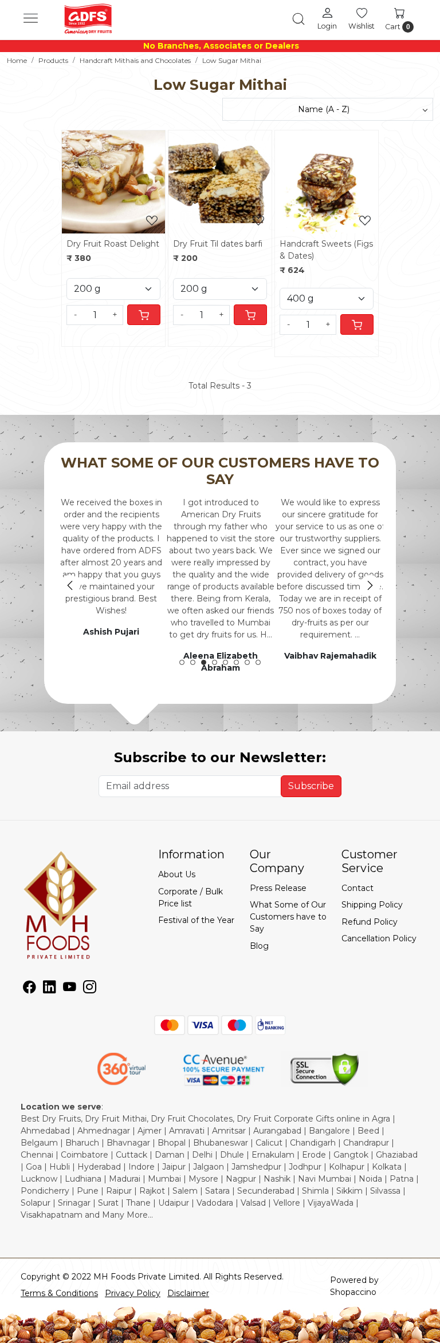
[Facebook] (29, 988)
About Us (176, 874)
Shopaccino (353, 1292)
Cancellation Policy (379, 938)
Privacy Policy (132, 1293)
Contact (357, 888)
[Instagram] (90, 988)
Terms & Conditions (59, 1293)
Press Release (278, 888)
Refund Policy (369, 922)
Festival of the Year (196, 920)
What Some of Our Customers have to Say (288, 917)
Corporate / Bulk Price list (190, 897)
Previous (70, 585)
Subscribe (311, 786)
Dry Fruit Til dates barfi (217, 244)
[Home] (88, 19)
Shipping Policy (372, 905)
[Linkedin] (49, 988)
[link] (298, 18)
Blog (259, 946)
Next (370, 585)
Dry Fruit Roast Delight (112, 244)
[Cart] (143, 314)
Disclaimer (188, 1293)
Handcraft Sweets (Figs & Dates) (326, 250)
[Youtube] (69, 988)
